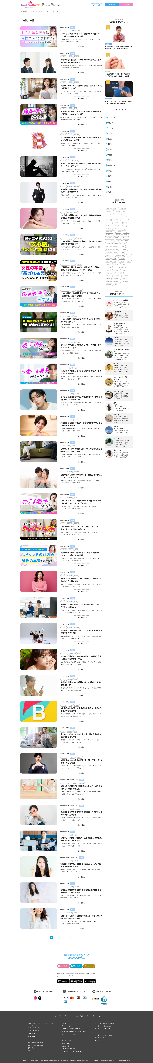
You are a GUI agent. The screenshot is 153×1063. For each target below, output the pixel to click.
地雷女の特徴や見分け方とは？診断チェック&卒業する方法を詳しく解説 (80, 865)
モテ (63, 186)
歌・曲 (122, 261)
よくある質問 (31, 1036)
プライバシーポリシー (67, 1026)
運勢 (108, 281)
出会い (108, 44)
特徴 (72, 27)
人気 (119, 240)
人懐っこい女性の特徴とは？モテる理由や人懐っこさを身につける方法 (80, 606)
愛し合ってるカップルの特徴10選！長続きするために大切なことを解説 (80, 735)
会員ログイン (31, 1048)
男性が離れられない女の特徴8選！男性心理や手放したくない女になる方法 (81, 476)
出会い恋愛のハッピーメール (29, 11)
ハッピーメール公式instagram (103, 1026)
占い (125, 243)
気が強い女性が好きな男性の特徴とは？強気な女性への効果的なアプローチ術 (80, 658)
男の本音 (77, 134)
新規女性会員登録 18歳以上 (35, 1042)
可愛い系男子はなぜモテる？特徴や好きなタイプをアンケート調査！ (80, 372)
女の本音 (73, 30)
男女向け (77, 861)
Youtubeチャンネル (120, 211)
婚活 (110, 144)
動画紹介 (117, 243)
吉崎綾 (115, 246)
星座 (108, 261)
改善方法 (77, 627)
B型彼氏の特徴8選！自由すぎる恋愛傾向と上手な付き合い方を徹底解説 (81, 709)
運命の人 (116, 281)
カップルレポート (66, 1040)
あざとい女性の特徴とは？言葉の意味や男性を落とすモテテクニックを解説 (80, 891)
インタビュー (110, 217)
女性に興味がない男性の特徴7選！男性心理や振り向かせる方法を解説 (81, 761)
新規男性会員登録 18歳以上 (35, 1045)
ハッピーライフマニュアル (82, 1016)
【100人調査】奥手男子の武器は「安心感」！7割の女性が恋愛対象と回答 (81, 243)
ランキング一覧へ (118, 109)
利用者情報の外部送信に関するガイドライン (73, 1031)
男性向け (77, 56)
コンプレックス (66, 238)
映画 (115, 261)
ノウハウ (109, 228)
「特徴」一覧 (54, 11)
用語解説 (109, 267)
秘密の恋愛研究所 (111, 273)
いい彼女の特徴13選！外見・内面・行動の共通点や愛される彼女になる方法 (81, 217)
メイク (118, 234)
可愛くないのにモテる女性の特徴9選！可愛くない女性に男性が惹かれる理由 (81, 917)
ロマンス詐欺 (110, 240)
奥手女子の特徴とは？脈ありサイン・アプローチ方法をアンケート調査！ (80, 346)
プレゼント (109, 234)
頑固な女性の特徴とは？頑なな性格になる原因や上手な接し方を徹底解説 (80, 580)
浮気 (129, 261)
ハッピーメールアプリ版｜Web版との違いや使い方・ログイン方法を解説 (118, 102)
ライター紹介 (97, 1016)
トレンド (111, 128)
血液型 (116, 278)
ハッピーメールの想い (34, 1030)
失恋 (110, 139)
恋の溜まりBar (120, 255)
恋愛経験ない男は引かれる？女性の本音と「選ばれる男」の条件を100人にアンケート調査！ (80, 268)
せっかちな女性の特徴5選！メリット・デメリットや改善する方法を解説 (81, 632)
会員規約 (63, 1023)
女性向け (64, 134)
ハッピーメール (119, 228)
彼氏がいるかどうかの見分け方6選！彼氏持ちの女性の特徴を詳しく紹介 (81, 87)
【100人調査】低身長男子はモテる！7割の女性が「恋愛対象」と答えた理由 (80, 294)
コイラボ (116, 219)
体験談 (126, 240)
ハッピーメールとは (33, 1028)
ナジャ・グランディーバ (113, 225)
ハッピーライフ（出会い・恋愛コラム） (72, 1051)
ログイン (89, 966)
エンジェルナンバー (123, 217)
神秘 (110, 187)
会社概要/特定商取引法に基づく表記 (71, 1029)
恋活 (110, 160)
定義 (110, 149)
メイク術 (127, 234)
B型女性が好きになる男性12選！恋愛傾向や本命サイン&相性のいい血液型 (80, 139)
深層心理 (80, 757)
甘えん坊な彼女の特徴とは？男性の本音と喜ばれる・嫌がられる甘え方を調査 (79, 35)
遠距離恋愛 (125, 281)
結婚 (121, 273)
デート (127, 223)
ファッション (122, 231)
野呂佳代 (109, 284)
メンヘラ (109, 237)
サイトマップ (99, 1040)
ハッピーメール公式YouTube (103, 1029)
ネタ (124, 225)
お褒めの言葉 (65, 1046)
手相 (115, 258)
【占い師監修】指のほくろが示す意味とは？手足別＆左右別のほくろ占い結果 (118, 75)
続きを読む (81, 46)
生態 (79, 30)
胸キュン (109, 276)
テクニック (65, 30)
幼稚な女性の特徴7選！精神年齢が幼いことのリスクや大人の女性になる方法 (81, 787)
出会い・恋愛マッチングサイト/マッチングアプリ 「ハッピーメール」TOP (42, 1024)
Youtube (109, 211)
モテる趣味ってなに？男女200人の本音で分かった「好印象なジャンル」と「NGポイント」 (80, 502)
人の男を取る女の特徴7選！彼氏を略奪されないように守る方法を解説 (81, 424)
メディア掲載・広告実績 (68, 1049)
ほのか (118, 214)
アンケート (112, 117)
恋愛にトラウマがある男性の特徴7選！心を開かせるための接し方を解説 (81, 813)
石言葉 (124, 270)
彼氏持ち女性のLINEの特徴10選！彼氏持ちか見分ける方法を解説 (81, 684)
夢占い (123, 246)
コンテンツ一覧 (99, 1038)
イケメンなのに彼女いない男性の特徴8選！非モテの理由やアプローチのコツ (81, 398)
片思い (110, 171)
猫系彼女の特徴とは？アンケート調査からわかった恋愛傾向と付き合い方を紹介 (80, 113)
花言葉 (108, 278)
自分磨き (126, 276)
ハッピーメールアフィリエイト (103, 1035)
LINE (63, 679)
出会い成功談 (65, 1043)
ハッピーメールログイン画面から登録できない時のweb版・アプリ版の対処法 (118, 48)
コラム (110, 123)
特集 (110, 181)
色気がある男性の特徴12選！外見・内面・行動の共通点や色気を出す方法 (81, 191)
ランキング (125, 237)
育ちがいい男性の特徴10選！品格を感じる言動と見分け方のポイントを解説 (81, 839)
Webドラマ (123, 208)
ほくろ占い (109, 214)
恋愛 (71, 108)
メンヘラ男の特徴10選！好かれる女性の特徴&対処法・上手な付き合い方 (80, 165)
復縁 (123, 252)
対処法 (71, 160)
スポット (109, 223)
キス (108, 219)
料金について (31, 1033)
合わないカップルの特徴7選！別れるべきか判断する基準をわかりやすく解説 (81, 450)
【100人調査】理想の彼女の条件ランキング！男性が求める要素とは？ (80, 320)
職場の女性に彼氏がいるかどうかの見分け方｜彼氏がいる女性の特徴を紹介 (80, 61)
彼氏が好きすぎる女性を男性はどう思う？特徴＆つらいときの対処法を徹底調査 (80, 554)
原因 (72, 394)
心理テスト (109, 255)
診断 (107, 71)
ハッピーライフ (43, 11)
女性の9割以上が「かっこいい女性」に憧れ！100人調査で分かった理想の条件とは (81, 528)
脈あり (117, 276)
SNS (115, 208)
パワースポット (110, 231)
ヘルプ (30, 1050)
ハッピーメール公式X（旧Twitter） (104, 1023)
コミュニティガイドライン (68, 1034)
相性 (117, 270)
